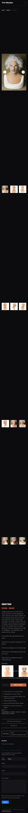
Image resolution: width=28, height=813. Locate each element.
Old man (11, 713)
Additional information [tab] (14, 721)
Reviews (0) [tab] (14, 725)
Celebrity (12, 712)
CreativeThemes (6, 811)
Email (4, 770)
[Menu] (25, 2)
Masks (4, 713)
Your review (5, 778)
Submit (5, 802)
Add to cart (18, 685)
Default (18, 712)
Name (4, 763)
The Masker (7, 2)
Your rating (4, 759)
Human (24, 712)
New (7, 713)
